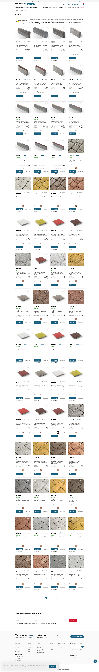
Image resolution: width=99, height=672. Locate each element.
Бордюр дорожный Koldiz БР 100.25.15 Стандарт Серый (57, 46)
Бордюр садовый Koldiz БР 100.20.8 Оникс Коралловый (40, 122)
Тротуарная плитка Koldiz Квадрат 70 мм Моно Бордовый (39, 273)
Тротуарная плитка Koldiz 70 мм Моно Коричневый (22, 575)
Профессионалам (62, 645)
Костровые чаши (75, 7)
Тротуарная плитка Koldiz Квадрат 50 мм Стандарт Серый (39, 386)
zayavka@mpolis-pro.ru (58, 635)
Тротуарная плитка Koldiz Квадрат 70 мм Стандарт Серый (57, 311)
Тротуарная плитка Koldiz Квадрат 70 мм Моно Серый (22, 311)
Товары (32, 4)
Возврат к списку (19, 604)
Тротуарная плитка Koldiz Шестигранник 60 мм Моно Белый (57, 273)
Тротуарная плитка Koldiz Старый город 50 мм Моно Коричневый (57, 198)
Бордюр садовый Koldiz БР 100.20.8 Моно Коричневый (40, 159)
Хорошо (52, 666)
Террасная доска (59, 7)
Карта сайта (17, 651)
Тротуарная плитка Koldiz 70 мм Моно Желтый (75, 537)
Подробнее (25, 666)
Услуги (38, 4)
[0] (82, 4)
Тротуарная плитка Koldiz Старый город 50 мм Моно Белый (22, 198)
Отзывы (20, 1)
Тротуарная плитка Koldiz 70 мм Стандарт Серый (40, 537)
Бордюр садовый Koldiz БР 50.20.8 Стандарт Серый (75, 46)
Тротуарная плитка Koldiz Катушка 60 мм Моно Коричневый (57, 462)
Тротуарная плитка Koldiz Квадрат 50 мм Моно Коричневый (39, 424)
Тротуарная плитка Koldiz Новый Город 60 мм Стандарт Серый (58, 575)
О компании (25, 1)
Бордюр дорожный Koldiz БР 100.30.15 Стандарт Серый (40, 46)
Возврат (29, 649)
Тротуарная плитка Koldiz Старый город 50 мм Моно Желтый (40, 198)
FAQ (29, 651)
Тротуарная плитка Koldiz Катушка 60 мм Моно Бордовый (74, 462)
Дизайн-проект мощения (31, 7)
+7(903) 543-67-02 (42, 637)
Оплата (29, 1)
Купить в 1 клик (27, 58)
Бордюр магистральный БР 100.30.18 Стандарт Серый (22, 46)
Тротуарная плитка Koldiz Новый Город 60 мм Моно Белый (74, 575)
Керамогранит (52, 7)
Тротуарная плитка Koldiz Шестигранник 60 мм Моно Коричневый (40, 311)
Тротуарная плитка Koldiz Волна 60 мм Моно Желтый (57, 499)
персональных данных (78, 650)
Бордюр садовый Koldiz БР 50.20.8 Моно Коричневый (22, 84)
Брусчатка (45, 7)
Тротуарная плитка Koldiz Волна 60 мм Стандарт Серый (22, 499)
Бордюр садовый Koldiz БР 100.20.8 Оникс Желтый (57, 122)
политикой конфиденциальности (52, 623)
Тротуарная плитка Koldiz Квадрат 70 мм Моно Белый (22, 235)
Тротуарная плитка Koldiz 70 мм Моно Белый (57, 537)
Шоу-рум (38, 1)
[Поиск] (63, 4)
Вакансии (60, 647)
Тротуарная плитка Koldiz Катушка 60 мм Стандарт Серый (74, 424)
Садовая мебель (67, 7)
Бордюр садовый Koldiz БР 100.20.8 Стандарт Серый (75, 84)
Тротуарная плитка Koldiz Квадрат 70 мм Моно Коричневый (74, 235)
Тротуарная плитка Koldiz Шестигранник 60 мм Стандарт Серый (23, 273)
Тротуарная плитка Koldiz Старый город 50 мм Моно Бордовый (75, 198)
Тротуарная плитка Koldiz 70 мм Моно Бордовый (40, 575)
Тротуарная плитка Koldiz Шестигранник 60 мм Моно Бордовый (75, 311)
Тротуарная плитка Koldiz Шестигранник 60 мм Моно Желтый (75, 273)
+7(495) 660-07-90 (42, 635)
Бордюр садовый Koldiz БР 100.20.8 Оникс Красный (75, 122)
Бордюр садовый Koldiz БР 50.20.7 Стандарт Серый (57, 84)
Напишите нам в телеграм (71, 1)
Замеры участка (40, 652)
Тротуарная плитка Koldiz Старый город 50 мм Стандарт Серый (75, 160)
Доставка (33, 1)
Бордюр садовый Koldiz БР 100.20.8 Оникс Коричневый (22, 122)
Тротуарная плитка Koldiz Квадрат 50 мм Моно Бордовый (57, 424)
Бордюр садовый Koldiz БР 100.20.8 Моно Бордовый (57, 159)
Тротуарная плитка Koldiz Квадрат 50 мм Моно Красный (23, 424)
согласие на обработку (23, 623)
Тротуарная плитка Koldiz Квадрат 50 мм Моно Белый (57, 386)
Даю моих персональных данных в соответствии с (37, 623)
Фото (51, 649)
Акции (82, 7)
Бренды (16, 1)
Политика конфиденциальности (62, 669)
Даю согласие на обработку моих (77, 650)
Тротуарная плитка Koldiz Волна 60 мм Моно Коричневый (74, 500)
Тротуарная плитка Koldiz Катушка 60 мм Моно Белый (22, 462)
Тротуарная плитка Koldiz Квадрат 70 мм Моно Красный (58, 235)
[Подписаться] (82, 647)
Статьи (51, 645)
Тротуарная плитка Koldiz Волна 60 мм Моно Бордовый (22, 537)
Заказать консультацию (72, 4)
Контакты (17, 645)
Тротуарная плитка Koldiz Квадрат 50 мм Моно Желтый (75, 386)
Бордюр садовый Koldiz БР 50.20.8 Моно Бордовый (40, 84)
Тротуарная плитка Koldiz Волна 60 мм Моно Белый (39, 499)
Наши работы (20, 7)
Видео (51, 647)
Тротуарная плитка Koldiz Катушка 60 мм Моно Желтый (40, 462)
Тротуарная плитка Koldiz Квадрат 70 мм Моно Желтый (40, 235)
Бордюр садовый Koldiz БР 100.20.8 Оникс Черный (22, 159)
